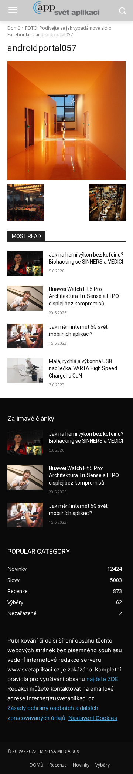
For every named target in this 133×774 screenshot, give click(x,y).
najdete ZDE (102, 679)
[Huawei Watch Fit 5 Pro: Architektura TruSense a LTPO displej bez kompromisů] (25, 298)
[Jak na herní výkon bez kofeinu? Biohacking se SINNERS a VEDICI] (25, 263)
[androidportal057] (66, 120)
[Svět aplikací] (66, 8)
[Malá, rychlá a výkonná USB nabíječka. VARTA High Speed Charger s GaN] (25, 370)
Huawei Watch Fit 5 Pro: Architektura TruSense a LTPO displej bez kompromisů (84, 296)
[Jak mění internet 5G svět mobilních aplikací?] (25, 336)
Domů (13, 28)
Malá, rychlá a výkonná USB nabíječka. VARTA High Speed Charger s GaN (83, 368)
